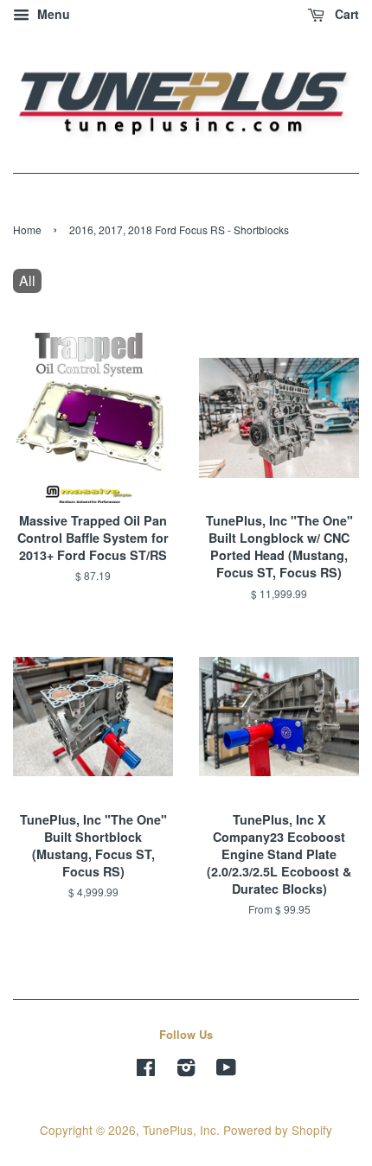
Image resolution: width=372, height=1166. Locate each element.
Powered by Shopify (277, 1129)
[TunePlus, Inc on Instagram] (186, 1070)
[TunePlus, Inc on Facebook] (146, 1070)
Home (27, 229)
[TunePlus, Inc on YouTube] (226, 1070)
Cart (345, 13)
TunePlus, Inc (179, 1129)
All (27, 280)
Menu (52, 13)
